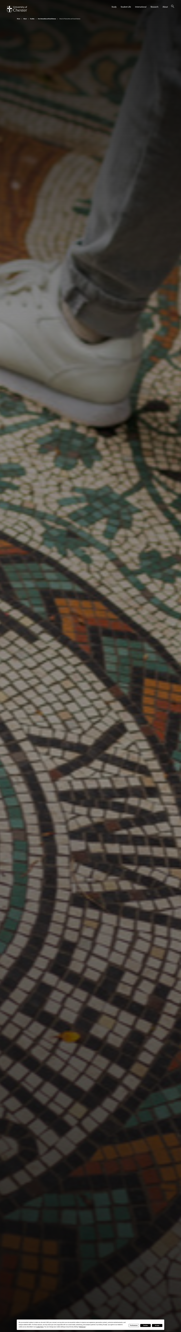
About (25, 19)
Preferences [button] (82, 1327)
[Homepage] (16, 9)
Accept (157, 1325)
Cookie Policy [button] (40, 1327)
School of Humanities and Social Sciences (69, 19)
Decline (145, 1325)
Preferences (134, 1325)
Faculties (32, 19)
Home (18, 19)
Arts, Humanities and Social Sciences (47, 19)
